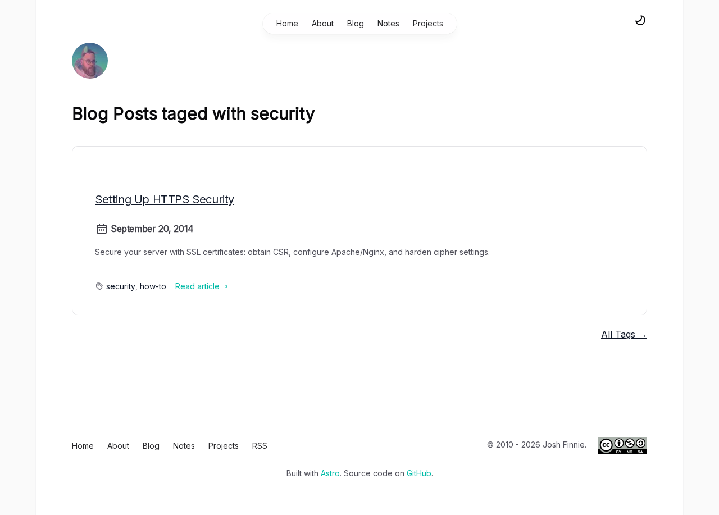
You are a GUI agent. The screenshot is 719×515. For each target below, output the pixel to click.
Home (287, 23)
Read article (197, 286)
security (120, 286)
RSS (259, 445)
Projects (428, 23)
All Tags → (624, 334)
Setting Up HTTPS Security (164, 199)
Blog (355, 23)
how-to (153, 286)
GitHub (419, 473)
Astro (330, 473)
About (323, 23)
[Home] (90, 61)
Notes (388, 23)
